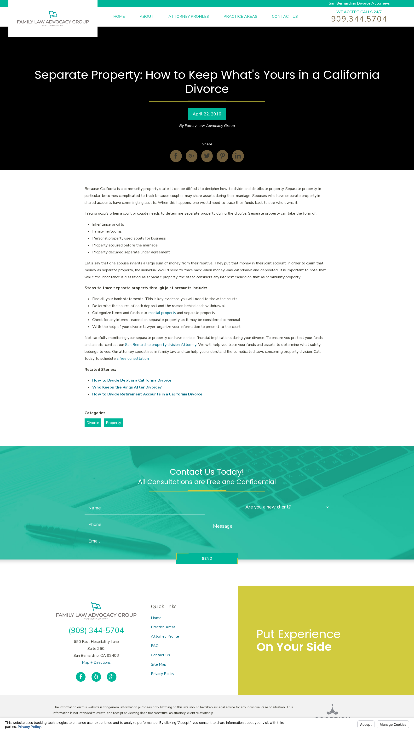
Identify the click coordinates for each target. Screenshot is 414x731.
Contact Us (160, 655)
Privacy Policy (162, 673)
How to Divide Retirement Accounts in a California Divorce (147, 394)
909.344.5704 (359, 19)
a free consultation (133, 358)
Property (113, 422)
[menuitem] (126, 17)
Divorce (92, 422)
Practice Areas (163, 627)
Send (207, 558)
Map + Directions (96, 662)
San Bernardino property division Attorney (160, 344)
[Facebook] (81, 677)
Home (156, 618)
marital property (162, 312)
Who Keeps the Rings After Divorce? (126, 387)
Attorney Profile (165, 636)
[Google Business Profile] (111, 677)
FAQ (155, 645)
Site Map (158, 664)
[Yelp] (96, 677)
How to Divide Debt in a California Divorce (132, 380)
